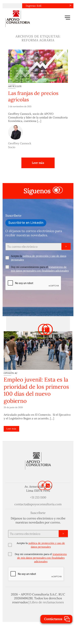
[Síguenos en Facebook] (59, 190)
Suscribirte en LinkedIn (25, 223)
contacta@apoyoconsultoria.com (38, 504)
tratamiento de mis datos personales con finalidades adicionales (42, 557)
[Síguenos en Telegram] (56, 190)
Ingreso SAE (34, 5)
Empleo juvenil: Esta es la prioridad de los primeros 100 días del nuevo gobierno (36, 390)
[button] (67, 17)
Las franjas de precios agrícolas (33, 96)
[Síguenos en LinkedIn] (47, 485)
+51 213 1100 (38, 497)
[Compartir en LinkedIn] (47, 329)
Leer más (38, 163)
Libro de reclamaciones (47, 602)
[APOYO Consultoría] (23, 18)
